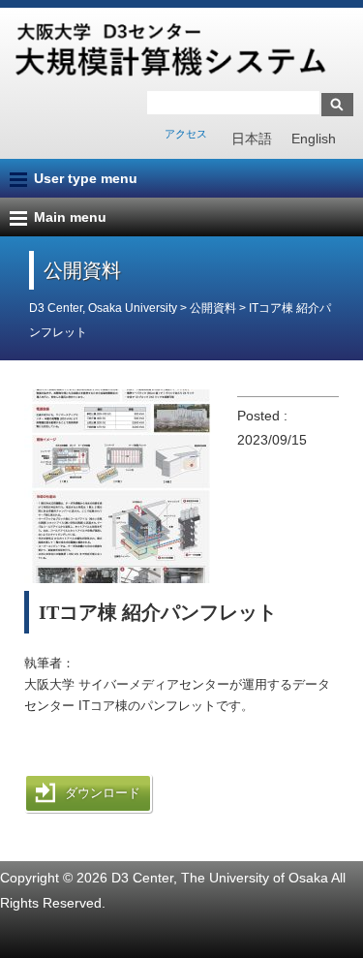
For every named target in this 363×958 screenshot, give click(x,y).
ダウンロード (102, 793)
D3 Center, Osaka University (103, 308)
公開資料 (214, 308)
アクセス (186, 133)
